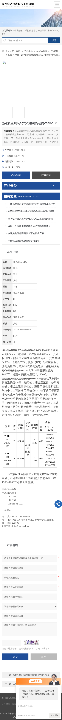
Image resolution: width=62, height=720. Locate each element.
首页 (18, 51)
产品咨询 (16, 175)
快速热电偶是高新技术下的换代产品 (26, 233)
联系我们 (46, 175)
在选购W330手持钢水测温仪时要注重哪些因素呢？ (32, 211)
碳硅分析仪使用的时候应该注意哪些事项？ (29, 226)
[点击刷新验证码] (31, 642)
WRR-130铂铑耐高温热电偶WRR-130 (31, 675)
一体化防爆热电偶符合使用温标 (23, 240)
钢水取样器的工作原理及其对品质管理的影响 (30, 218)
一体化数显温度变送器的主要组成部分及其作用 (31, 204)
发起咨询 (54, 715)
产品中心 (28, 51)
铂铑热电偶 (41, 51)
